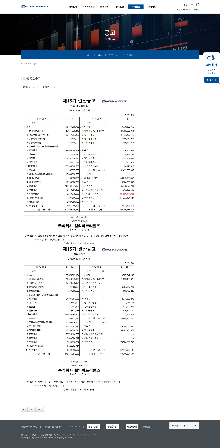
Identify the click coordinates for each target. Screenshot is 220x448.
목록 (24, 409)
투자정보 (136, 6)
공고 (100, 54)
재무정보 (113, 54)
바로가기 (211, 80)
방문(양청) (93, 426)
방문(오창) (113, 426)
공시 (89, 54)
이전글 (31, 409)
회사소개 (73, 6)
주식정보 (128, 54)
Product (120, 6)
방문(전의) (132, 426)
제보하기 (186, 9)
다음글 (39, 409)
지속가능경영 (89, 6)
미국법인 (195, 9)
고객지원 (177, 9)
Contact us (74, 426)
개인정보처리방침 (29, 426)
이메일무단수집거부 (53, 426)
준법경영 (104, 6)
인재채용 (152, 6)
